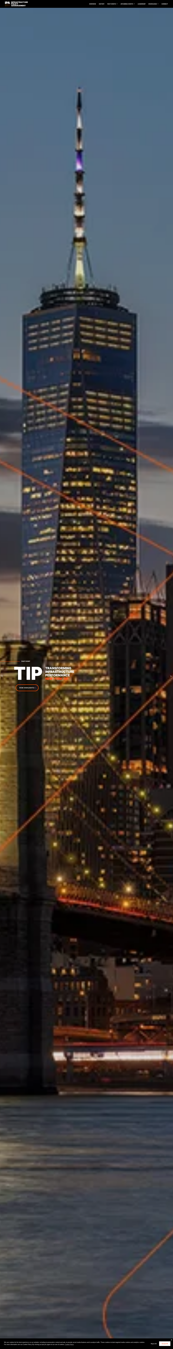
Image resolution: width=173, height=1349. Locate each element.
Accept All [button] (165, 1343)
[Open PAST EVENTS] (117, 4)
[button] (2, 676)
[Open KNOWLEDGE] (158, 4)
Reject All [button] (154, 1343)
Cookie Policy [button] (69, 1344)
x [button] (171, 1340)
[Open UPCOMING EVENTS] (134, 4)
